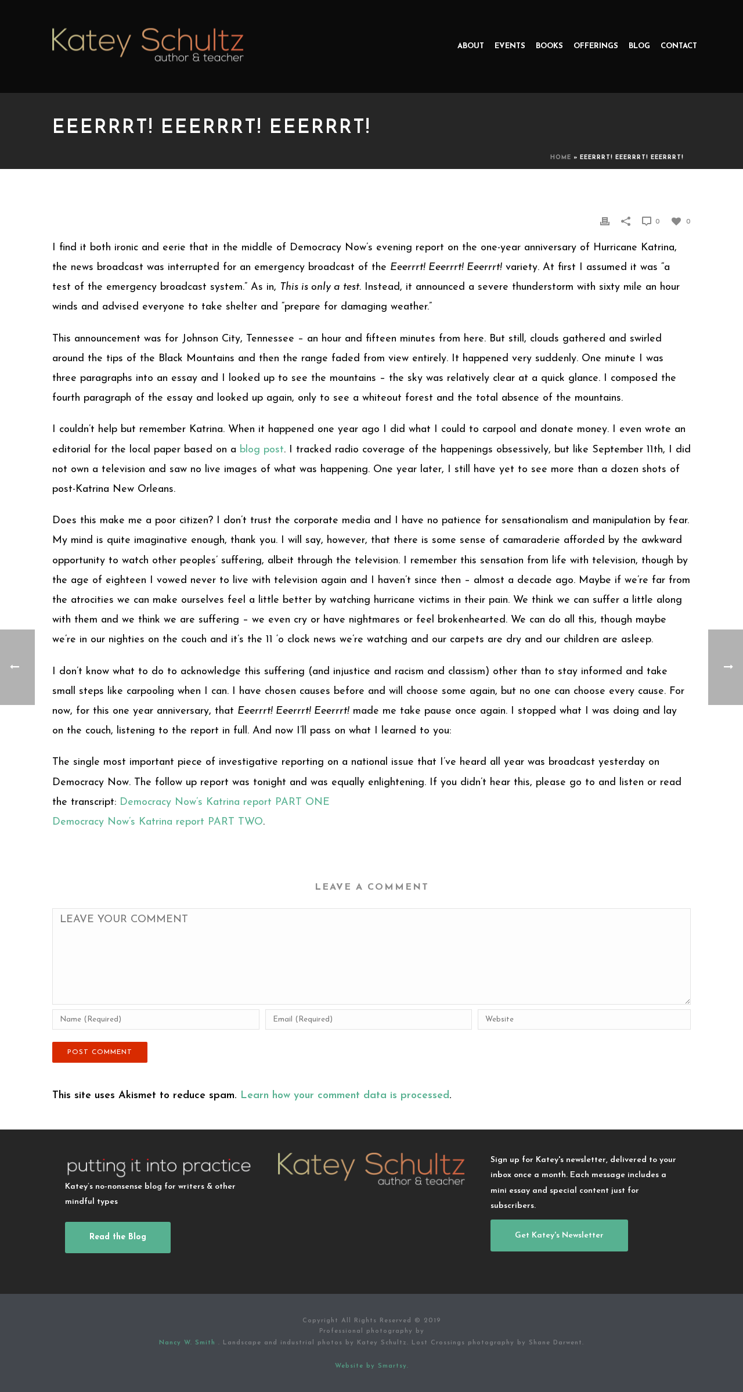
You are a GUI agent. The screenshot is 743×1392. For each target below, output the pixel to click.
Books (549, 46)
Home (560, 157)
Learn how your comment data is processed (344, 1096)
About (470, 46)
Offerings (596, 46)
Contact (679, 46)
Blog (639, 46)
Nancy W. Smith (188, 1343)
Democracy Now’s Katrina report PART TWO (157, 822)
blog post (262, 450)
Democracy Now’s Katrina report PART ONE (225, 802)
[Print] (604, 221)
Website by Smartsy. (372, 1366)
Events (510, 46)
